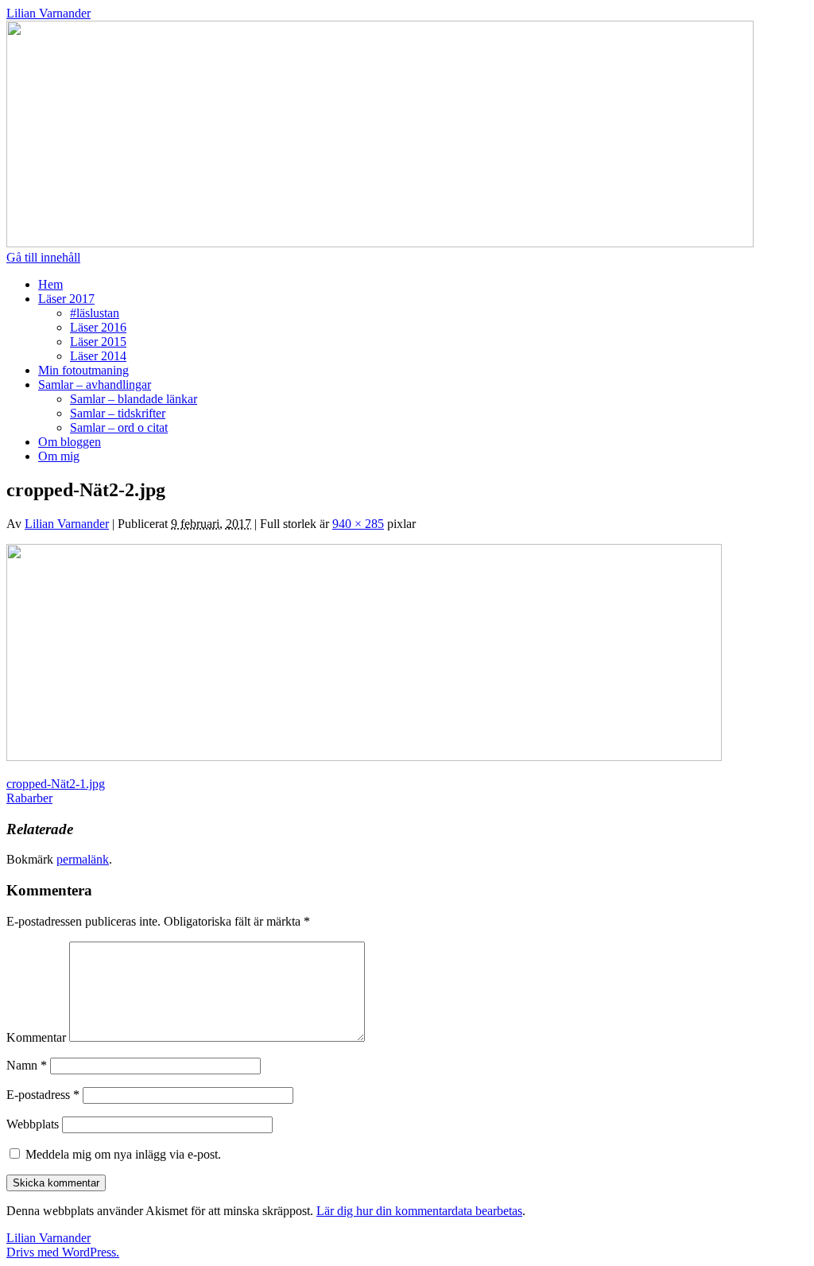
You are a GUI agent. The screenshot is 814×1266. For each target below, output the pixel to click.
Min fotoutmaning (83, 370)
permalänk (82, 859)
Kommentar (36, 1037)
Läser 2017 (66, 298)
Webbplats (32, 1124)
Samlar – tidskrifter (117, 413)
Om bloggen (69, 442)
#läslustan (94, 313)
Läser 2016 (98, 327)
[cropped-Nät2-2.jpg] (364, 756)
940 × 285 (358, 523)
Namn (26, 1065)
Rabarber (29, 798)
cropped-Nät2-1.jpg (55, 783)
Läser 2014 (98, 356)
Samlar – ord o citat (119, 427)
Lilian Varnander (48, 13)
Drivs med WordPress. (62, 1252)
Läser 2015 (98, 341)
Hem (50, 284)
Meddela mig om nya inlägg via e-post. (123, 1154)
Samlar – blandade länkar (133, 399)
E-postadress (42, 1094)
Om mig (58, 456)
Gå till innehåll (43, 257)
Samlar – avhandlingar (94, 384)
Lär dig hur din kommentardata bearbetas (419, 1210)
